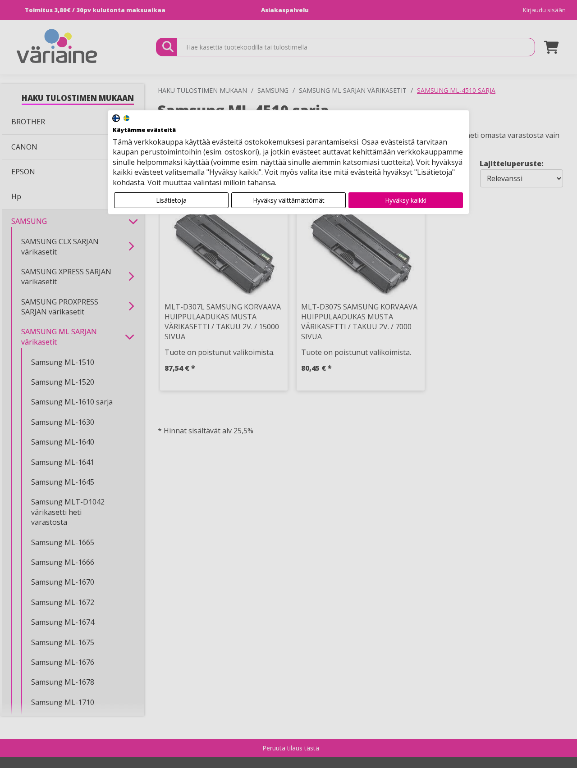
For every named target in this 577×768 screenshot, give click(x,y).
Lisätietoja (171, 200)
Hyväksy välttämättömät (289, 200)
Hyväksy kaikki (405, 200)
